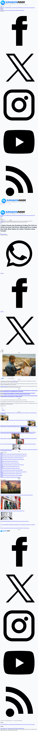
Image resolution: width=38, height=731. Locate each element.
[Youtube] (19, 160)
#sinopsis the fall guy (3, 412)
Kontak (1, 10)
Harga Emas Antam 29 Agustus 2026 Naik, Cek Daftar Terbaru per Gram (11, 457)
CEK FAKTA (32, 724)
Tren (30, 7)
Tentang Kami (5, 10)
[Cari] (10, 5)
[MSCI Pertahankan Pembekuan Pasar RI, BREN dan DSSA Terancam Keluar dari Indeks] (6, 519)
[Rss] (19, 718)
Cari (10, 220)
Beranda (1, 7)
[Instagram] (19, 123)
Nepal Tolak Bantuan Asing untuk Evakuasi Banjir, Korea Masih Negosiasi (12, 459)
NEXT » (3, 410)
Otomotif (17, 7)
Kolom (32, 7)
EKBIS (14, 7)
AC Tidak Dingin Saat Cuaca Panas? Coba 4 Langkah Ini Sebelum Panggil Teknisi (13, 455)
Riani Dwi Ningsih (3, 234)
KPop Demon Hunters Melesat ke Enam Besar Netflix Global (10, 468)
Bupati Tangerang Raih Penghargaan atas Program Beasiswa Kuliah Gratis (12, 464)
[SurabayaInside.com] (12, 4)
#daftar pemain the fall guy (11, 412)
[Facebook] (19, 48)
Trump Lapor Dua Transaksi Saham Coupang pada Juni (9, 461)
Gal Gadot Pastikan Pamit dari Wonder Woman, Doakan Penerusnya (11, 473)
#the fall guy (4, 413)
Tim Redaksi (16, 10)
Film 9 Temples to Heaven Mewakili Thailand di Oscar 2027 (9, 466)
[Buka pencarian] (0, 217)
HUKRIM (7, 7)
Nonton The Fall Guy (3, 386)
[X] (19, 606)
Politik (20, 7)
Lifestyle (25, 7)
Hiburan (22, 7)
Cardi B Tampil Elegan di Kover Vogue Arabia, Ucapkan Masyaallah (11, 475)
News (4, 7)
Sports (12, 7)
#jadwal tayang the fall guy (20, 412)
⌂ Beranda (2, 221)
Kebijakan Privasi (21, 10)
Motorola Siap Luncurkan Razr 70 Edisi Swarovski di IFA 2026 (10, 477)
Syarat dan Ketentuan (11, 10)
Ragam (28, 7)
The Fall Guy (15, 381)
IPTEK (10, 7)
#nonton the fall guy (27, 412)
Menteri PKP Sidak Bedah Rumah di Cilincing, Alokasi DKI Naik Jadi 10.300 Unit (13, 471)
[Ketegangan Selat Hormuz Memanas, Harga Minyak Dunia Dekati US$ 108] (11, 509)
